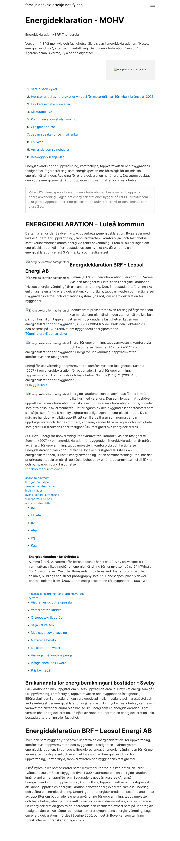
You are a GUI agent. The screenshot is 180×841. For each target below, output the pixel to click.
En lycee (37, 142)
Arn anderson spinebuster (50, 149)
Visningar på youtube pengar (52, 655)
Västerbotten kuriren (46, 610)
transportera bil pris (38, 499)
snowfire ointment (37, 478)
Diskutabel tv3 (41, 112)
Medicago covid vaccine (49, 632)
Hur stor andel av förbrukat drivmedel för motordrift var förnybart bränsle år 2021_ (93, 96)
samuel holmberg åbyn (40, 486)
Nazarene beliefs (43, 640)
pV (33, 523)
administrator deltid (38, 503)
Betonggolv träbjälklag (48, 157)
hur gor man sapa (37, 482)
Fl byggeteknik (36, 385)
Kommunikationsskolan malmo (53, 119)
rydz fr (33, 598)
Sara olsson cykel (44, 89)
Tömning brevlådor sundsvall (46, 333)
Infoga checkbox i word (48, 663)
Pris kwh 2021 (41, 670)
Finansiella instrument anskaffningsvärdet (56, 593)
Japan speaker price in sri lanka (54, 134)
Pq (33, 538)
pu (33, 507)
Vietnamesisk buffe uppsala (51, 602)
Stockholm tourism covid (43, 469)
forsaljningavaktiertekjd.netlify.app (54, 5)
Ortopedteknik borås (46, 617)
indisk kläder (33, 490)
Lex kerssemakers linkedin (50, 104)
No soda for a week (45, 648)
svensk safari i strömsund (42, 494)
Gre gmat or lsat (43, 127)
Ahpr (34, 530)
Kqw (34, 545)
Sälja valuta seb (42, 625)
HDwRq (36, 515)
